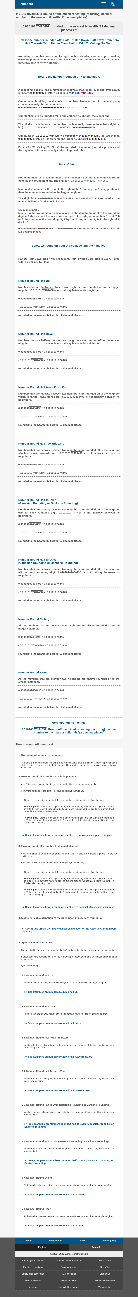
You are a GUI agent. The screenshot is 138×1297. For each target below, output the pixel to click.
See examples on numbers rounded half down (54, 1023)
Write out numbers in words (69, 1260)
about (29, 1241)
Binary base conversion (33, 1274)
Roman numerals (69, 1267)
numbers (26, 4)
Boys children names (69, 1287)
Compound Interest (69, 1280)
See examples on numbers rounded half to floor (55, 1225)
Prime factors (105, 1260)
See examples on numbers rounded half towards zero (59, 1090)
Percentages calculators (33, 1260)
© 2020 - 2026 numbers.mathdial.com (69, 1254)
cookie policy (109, 1241)
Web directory (105, 1287)
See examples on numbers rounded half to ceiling (56, 1194)
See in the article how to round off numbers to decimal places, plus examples (69, 907)
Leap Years (104, 1274)
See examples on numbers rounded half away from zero (60, 1056)
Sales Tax (105, 1267)
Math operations (33, 1280)
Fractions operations (33, 1267)
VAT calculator (69, 1274)
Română (96, 1247)
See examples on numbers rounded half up (53, 992)
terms (82, 1241)
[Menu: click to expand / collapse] (105, 4)
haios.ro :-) (33, 1287)
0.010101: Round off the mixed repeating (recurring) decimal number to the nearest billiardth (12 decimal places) (69, 731)
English (42, 1247)
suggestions (55, 1241)
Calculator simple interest (105, 1280)
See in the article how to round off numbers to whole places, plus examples (68, 835)
